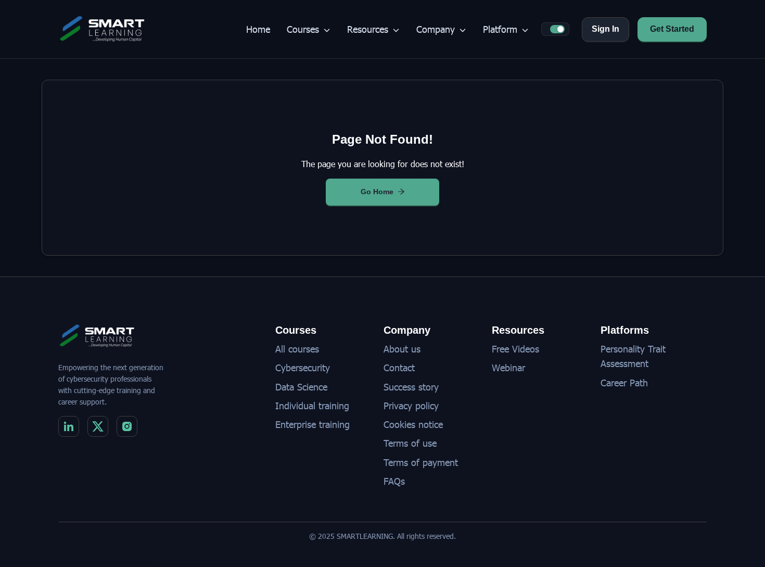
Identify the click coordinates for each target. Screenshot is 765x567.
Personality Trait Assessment (633, 356)
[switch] (557, 29)
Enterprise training (312, 424)
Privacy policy (411, 405)
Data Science (301, 387)
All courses (297, 349)
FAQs (394, 481)
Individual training (312, 405)
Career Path (624, 382)
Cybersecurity (302, 367)
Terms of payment (421, 462)
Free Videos (515, 349)
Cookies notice (413, 424)
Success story (411, 387)
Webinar (508, 367)
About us (402, 349)
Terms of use (410, 443)
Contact (399, 367)
